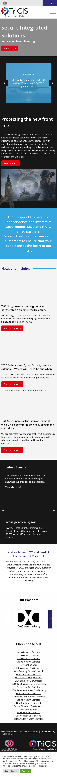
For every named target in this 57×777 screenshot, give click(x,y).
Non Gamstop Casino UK (28, 674)
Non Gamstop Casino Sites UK (28, 671)
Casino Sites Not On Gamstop (28, 706)
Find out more (11, 328)
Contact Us (8, 734)
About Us (9, 48)
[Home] (14, 12)
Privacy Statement (29, 732)
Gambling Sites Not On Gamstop (28, 696)
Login (51, 3)
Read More (9, 163)
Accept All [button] (25, 771)
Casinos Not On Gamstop (28, 715)
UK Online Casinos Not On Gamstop (28, 683)
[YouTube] (5, 3)
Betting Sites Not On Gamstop (29, 718)
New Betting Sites (28, 664)
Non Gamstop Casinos (28, 652)
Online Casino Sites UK (28, 712)
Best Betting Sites (28, 709)
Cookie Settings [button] (11, 771)
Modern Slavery (47, 732)
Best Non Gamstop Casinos (28, 677)
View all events (12, 487)
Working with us (9, 732)
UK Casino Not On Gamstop (28, 668)
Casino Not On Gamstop (28, 661)
